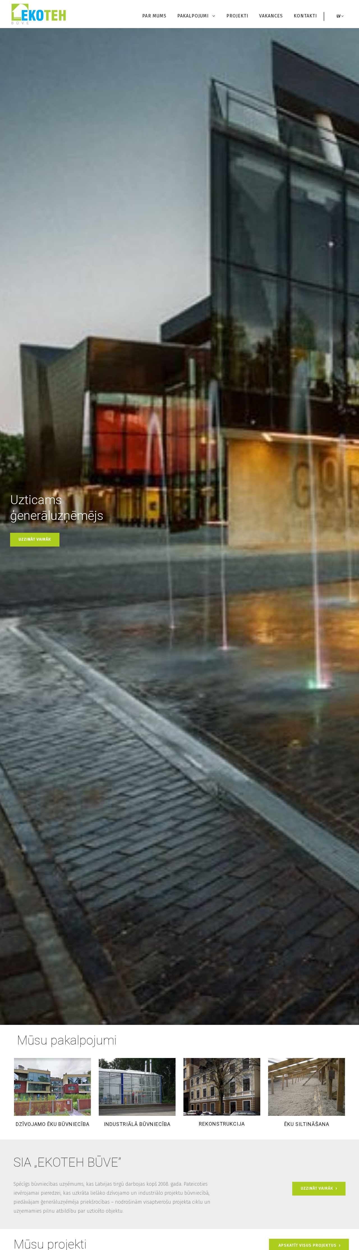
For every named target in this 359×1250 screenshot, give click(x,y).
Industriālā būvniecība (137, 1124)
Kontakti (305, 16)
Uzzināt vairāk (35, 539)
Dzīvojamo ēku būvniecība (52, 1124)
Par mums (154, 16)
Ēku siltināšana (306, 1124)
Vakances (271, 16)
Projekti (237, 16)
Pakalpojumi (193, 16)
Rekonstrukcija (222, 1124)
